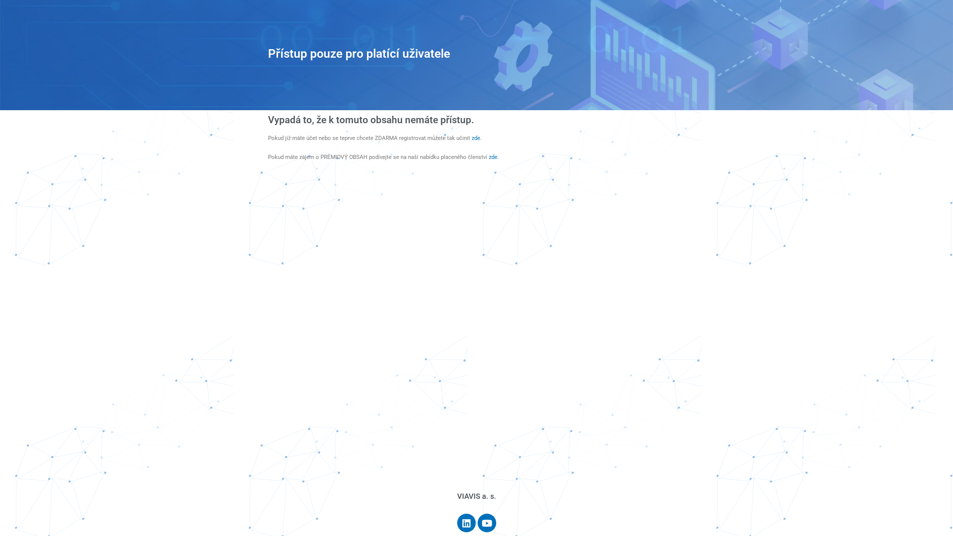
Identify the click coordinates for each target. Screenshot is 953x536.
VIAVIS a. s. (476, 496)
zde (476, 138)
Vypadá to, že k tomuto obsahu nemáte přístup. (371, 119)
